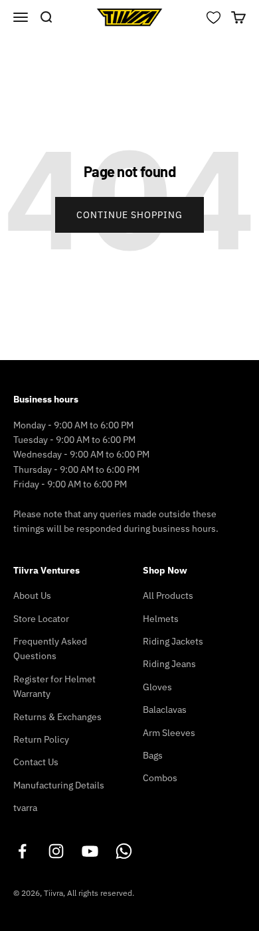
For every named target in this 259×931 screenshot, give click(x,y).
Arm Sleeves (169, 733)
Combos (160, 778)
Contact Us (35, 762)
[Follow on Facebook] (22, 851)
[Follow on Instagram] (56, 851)
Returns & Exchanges (57, 717)
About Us (32, 595)
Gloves (157, 687)
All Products (168, 595)
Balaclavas (165, 709)
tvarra (25, 808)
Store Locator (41, 619)
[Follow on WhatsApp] (124, 851)
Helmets (161, 619)
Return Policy (41, 739)
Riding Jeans (169, 664)
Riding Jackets (173, 641)
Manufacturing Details (58, 785)
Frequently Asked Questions (50, 648)
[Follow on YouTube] (90, 851)
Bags (153, 755)
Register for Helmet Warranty (54, 686)
